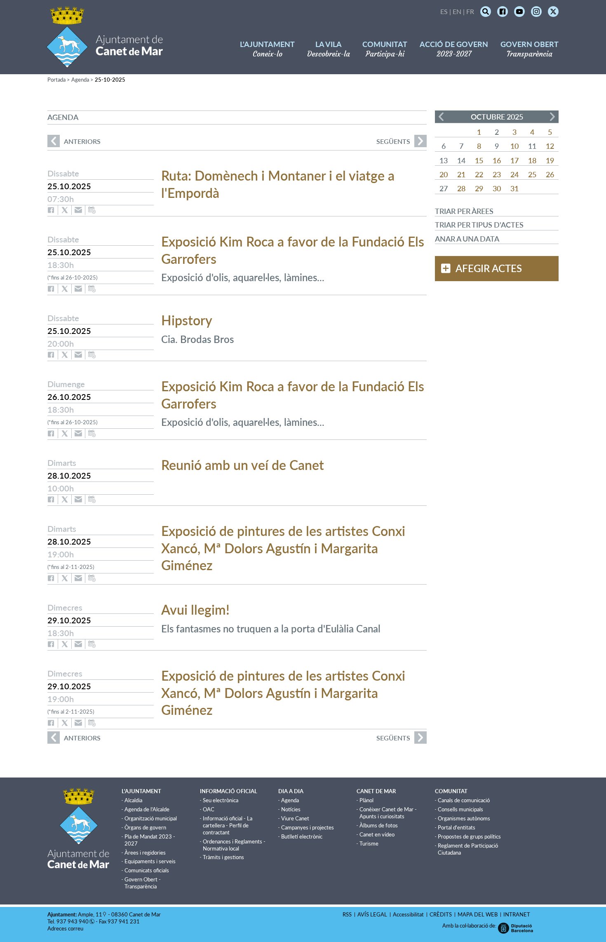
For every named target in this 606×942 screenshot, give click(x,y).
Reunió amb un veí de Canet (242, 465)
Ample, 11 (90, 914)
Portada (56, 79)
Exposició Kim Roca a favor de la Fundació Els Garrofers (292, 250)
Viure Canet (295, 818)
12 (550, 145)
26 (550, 174)
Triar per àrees (464, 211)
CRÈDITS (441, 914)
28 (461, 188)
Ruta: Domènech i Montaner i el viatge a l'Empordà (278, 184)
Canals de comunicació (464, 800)
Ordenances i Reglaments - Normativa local (234, 845)
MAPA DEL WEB (478, 914)
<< (441, 116)
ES (444, 11)
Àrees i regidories (145, 852)
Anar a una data (467, 238)
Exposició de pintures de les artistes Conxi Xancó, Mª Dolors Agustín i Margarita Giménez (283, 548)
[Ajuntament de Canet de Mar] (104, 63)
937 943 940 (72, 921)
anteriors (74, 141)
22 (479, 174)
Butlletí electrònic (301, 836)
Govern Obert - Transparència (142, 883)
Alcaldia (133, 800)
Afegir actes (489, 268)
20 (443, 174)
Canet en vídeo (377, 834)
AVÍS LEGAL (372, 914)
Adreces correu (66, 928)
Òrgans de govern (145, 827)
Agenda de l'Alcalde (146, 809)
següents (393, 141)
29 (479, 188)
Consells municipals (460, 809)
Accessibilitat (408, 914)
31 (514, 188)
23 (497, 174)
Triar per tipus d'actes (479, 224)
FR (470, 11)
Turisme (368, 843)
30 (497, 188)
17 (514, 160)
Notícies (291, 809)
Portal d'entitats (456, 827)
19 (550, 160)
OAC (208, 809)
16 (497, 160)
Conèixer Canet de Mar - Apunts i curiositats (388, 813)
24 (514, 174)
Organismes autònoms (464, 818)
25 (532, 174)
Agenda (80, 79)
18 (532, 160)
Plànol (366, 800)
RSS (347, 914)
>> (552, 116)
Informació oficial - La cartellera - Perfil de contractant (227, 825)
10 (514, 145)
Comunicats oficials (146, 870)
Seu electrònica (220, 800)
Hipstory (186, 320)
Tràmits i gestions (223, 857)
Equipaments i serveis (150, 861)
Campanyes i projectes (307, 827)
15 (479, 160)
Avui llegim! (195, 609)
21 (461, 174)
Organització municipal (150, 818)
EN (457, 11)
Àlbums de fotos (378, 825)
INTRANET (516, 914)
